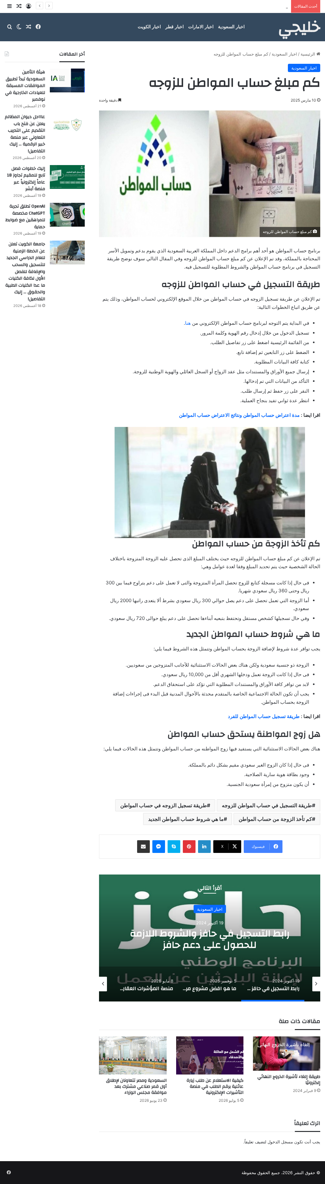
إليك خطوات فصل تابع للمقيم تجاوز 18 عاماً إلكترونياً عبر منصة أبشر (228, 6)
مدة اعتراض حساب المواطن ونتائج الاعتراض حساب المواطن (239, 415)
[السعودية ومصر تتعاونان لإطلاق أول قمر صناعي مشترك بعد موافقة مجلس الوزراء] (132, 1055)
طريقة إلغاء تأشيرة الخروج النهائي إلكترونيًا (288, 1080)
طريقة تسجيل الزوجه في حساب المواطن (163, 805)
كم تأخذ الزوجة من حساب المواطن (275, 819)
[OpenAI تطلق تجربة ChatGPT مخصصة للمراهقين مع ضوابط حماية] (67, 215)
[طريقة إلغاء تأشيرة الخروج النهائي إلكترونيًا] (286, 1053)
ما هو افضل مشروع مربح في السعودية (209, 939)
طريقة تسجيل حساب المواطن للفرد (264, 716)
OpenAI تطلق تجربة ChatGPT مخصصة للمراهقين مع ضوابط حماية (25, 216)
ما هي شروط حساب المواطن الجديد (186, 819)
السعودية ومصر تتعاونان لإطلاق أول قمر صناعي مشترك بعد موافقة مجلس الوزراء (136, 1086)
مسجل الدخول (280, 1141)
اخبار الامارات (201, 26)
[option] (209, 938)
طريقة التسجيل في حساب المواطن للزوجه (267, 805)
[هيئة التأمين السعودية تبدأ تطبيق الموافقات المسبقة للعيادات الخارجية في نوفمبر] (67, 80)
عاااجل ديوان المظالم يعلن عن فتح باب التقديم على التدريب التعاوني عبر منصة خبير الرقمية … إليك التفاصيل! (25, 134)
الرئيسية (308, 54)
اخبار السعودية (231, 26)
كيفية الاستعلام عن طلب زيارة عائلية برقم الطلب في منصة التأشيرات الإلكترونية (215, 1086)
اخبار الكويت (149, 26)
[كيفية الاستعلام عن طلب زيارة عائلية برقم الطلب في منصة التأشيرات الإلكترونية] (209, 1055)
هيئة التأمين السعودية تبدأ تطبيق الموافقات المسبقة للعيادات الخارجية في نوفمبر (25, 85)
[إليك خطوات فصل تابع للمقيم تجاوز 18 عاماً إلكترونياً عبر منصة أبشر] (67, 177)
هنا (188, 323)
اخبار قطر (174, 26)
